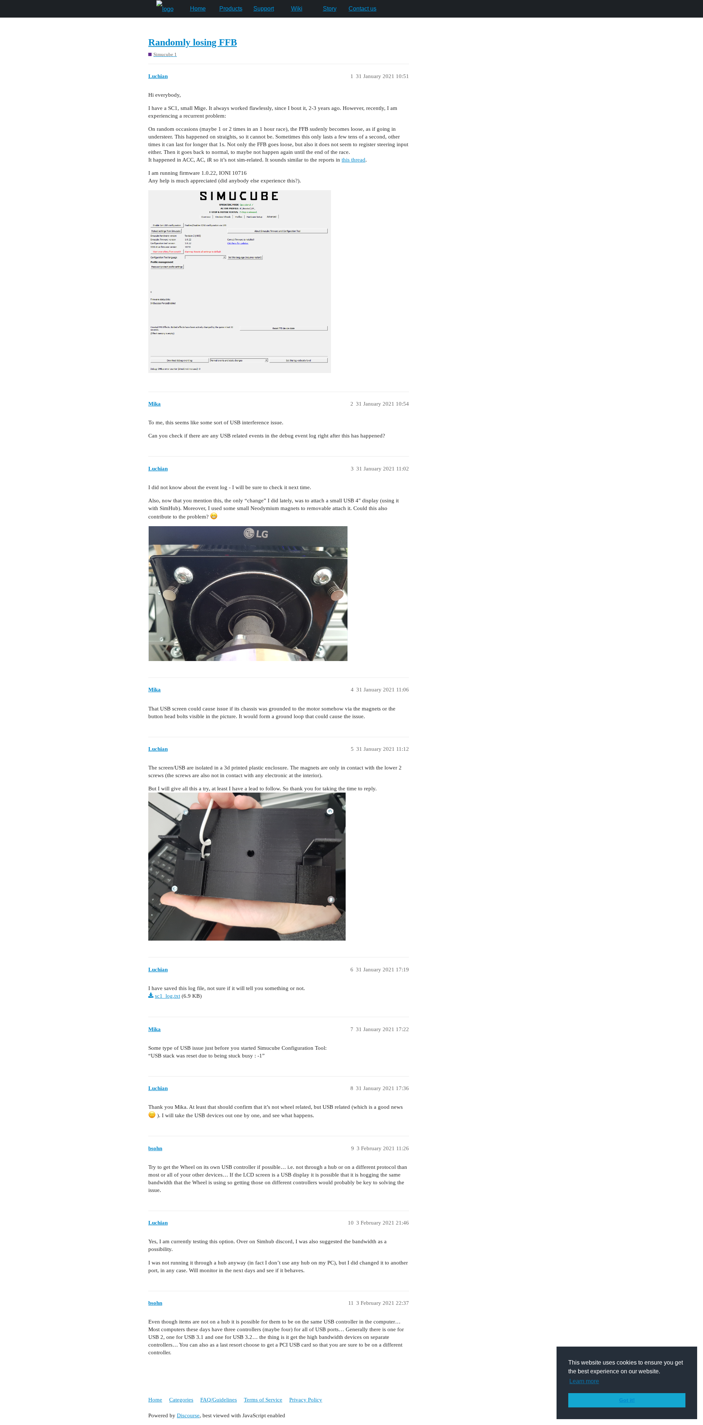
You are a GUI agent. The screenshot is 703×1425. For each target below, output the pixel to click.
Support (263, 8)
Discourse (188, 1415)
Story (329, 8)
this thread (353, 160)
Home (198, 8)
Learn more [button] (584, 1381)
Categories (181, 1400)
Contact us (362, 8)
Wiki (296, 8)
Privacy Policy (305, 1400)
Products (230, 8)
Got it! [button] (627, 1400)
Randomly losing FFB (192, 42)
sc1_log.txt (167, 996)
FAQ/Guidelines (218, 1400)
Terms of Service (263, 1400)
